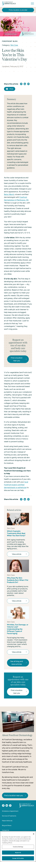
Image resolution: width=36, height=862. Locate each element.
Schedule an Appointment (10, 811)
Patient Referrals (7, 821)
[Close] (33, 834)
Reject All (18, 852)
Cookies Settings (18, 847)
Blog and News (6, 825)
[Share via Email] (28, 84)
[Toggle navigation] (32, 3)
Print (11, 89)
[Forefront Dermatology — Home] (9, 3)
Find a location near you (13, 795)
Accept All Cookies (18, 858)
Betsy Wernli (9, 194)
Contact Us (5, 830)
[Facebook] (3, 805)
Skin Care (14, 45)
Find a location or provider (18, 10)
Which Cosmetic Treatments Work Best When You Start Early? (16, 533)
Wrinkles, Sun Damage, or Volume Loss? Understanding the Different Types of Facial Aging (17, 629)
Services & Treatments (9, 816)
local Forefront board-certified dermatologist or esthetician (16, 485)
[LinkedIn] (7, 805)
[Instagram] (10, 805)
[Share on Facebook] (21, 84)
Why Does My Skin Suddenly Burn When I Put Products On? (17, 580)
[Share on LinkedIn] (25, 84)
